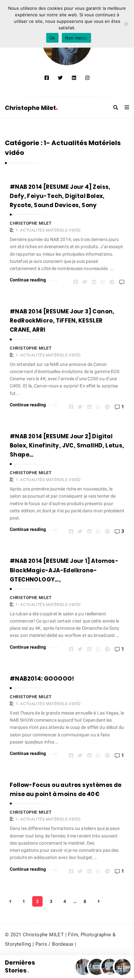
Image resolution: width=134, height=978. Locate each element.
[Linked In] (74, 78)
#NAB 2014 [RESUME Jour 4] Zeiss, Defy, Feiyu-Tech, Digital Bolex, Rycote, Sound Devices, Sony (60, 196)
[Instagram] (87, 78)
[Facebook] (47, 78)
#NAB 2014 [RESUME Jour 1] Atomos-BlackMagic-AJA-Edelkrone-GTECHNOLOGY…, (64, 570)
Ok (52, 37)
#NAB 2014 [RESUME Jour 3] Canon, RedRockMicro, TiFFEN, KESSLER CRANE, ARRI (62, 321)
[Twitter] (60, 78)
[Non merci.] (126, 24)
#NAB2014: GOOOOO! (42, 679)
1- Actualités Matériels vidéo (48, 230)
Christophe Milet (30, 108)
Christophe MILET (31, 223)
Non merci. (76, 37)
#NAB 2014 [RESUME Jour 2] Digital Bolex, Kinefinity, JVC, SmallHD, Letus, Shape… (67, 445)
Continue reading (28, 279)
